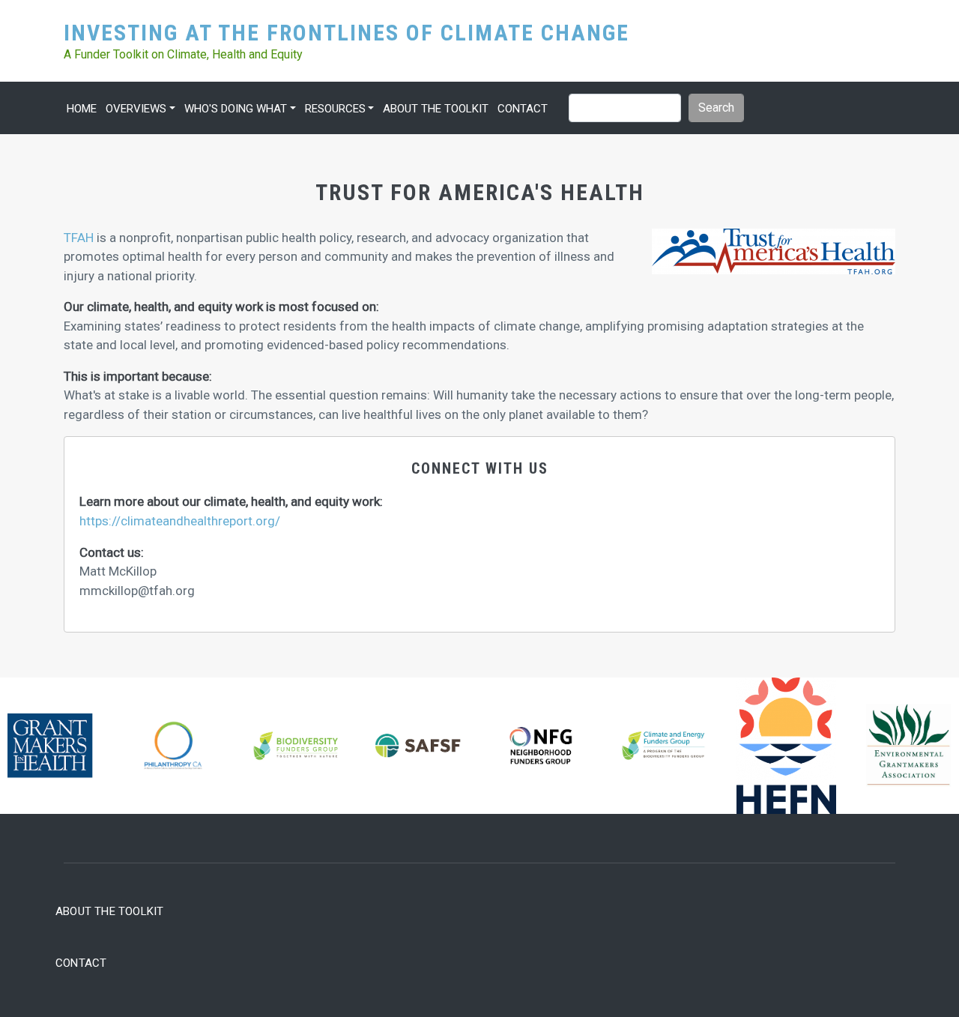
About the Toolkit (435, 108)
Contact (522, 108)
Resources (335, 108)
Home (82, 108)
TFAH (79, 237)
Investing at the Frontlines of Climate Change (346, 31)
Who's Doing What (235, 108)
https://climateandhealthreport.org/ (179, 520)
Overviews (136, 108)
